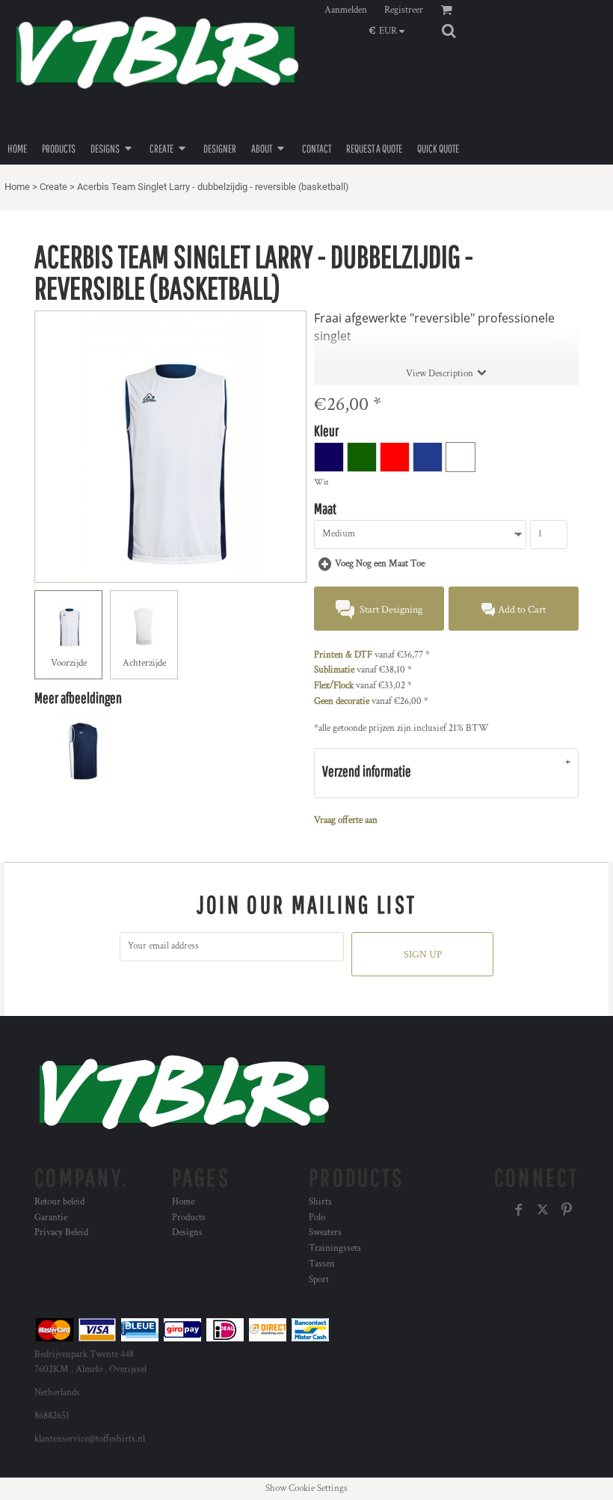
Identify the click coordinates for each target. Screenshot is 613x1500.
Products (189, 1217)
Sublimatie (334, 670)
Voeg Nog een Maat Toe (380, 563)
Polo (317, 1217)
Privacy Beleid (61, 1232)
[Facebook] (518, 1209)
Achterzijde (144, 663)
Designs (187, 1232)
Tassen (322, 1264)
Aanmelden (345, 10)
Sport (319, 1279)
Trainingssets (335, 1248)
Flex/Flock (334, 685)
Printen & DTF (343, 655)
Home (17, 186)
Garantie (50, 1217)
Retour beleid (59, 1202)
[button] (390, 30)
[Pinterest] (566, 1209)
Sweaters (325, 1232)
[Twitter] (542, 1209)
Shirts (320, 1202)
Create (53, 186)
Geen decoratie (341, 701)
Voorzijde (69, 663)
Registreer (403, 10)
